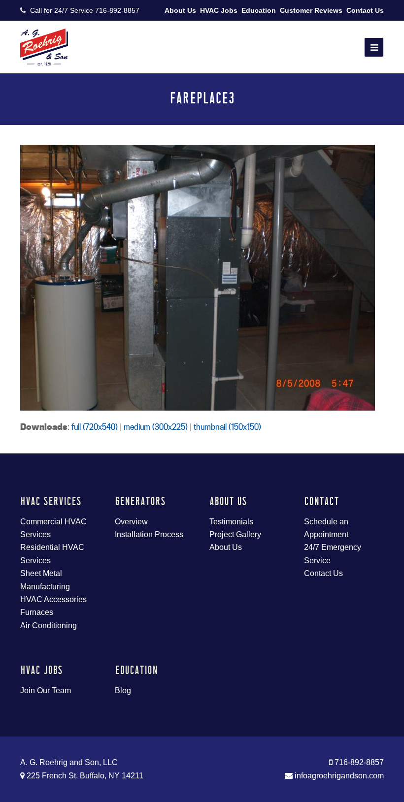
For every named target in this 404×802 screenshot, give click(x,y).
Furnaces (36, 612)
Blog (123, 690)
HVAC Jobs (218, 10)
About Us (180, 10)
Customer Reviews (311, 10)
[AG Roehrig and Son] (44, 46)
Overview (131, 521)
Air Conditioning (48, 625)
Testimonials (231, 521)
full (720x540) (94, 426)
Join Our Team (45, 690)
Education (258, 10)
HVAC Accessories (53, 599)
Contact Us (365, 10)
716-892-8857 (117, 10)
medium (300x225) (156, 426)
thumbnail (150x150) (227, 426)
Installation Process (149, 534)
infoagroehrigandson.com (338, 775)
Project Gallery (235, 534)
